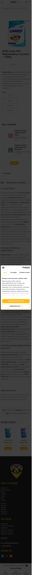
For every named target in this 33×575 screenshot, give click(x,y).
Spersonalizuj (15, 306)
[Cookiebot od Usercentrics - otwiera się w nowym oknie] (22, 268)
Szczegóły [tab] (13, 272)
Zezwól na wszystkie (15, 301)
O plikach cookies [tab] (24, 272)
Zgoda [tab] (5, 272)
